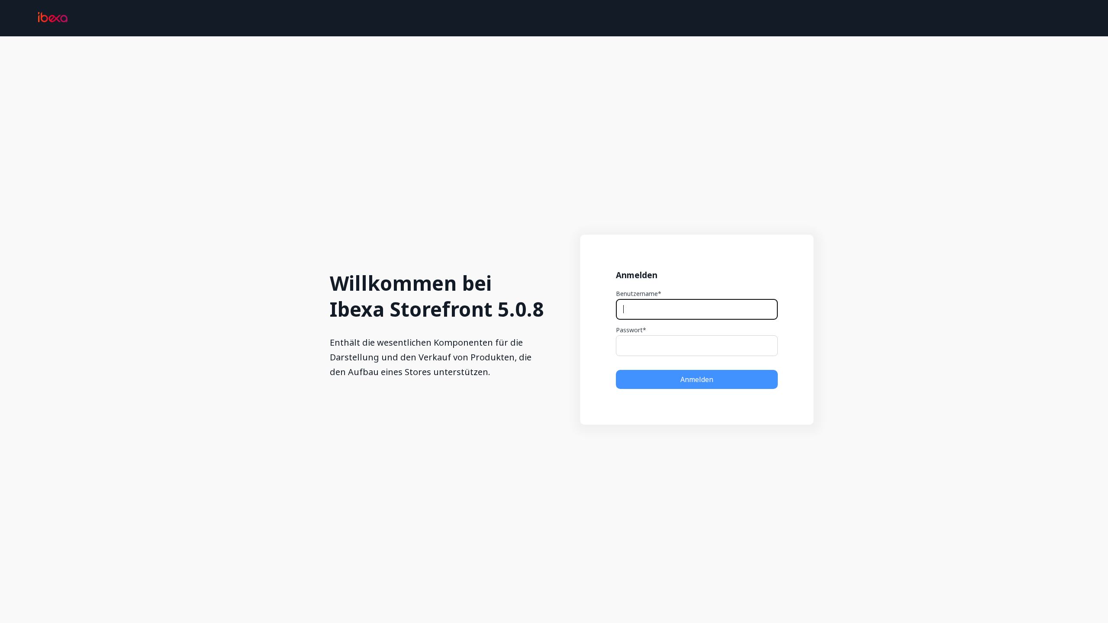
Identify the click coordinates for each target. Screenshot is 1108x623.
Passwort (629, 330)
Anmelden (696, 379)
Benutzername (637, 293)
